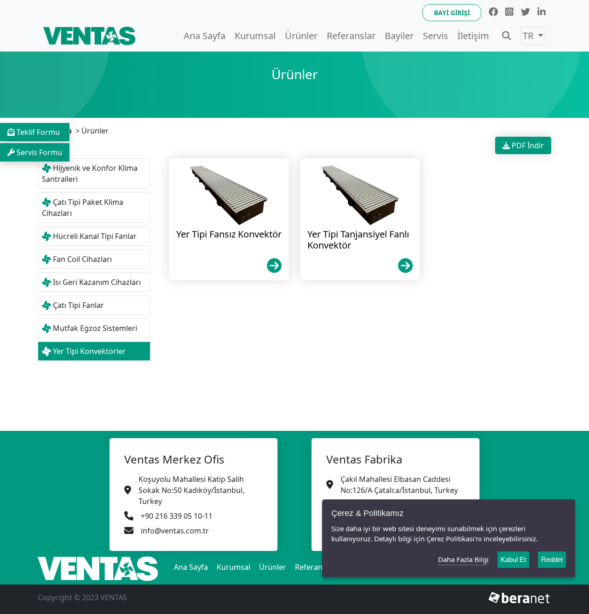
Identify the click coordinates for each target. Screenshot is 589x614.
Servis (435, 35)
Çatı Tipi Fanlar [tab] (78, 305)
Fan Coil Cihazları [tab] (82, 259)
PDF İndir (527, 145)
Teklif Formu (38, 132)
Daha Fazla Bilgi (463, 559)
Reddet (552, 559)
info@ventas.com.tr (175, 531)
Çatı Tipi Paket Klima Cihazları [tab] (82, 207)
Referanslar (351, 35)
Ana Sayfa (204, 35)
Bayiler (399, 35)
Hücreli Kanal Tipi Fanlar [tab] (95, 236)
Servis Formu (39, 152)
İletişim (473, 35)
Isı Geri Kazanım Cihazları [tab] (97, 282)
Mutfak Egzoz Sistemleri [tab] (95, 328)
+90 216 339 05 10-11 (177, 516)
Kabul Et (513, 559)
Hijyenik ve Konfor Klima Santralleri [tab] (90, 173)
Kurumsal (255, 35)
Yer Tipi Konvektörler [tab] (89, 351)
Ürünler (301, 35)
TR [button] (529, 35)
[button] (507, 36)
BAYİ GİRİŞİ (452, 12)
